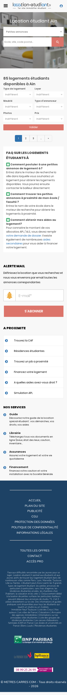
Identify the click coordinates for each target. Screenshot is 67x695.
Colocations (44, 612)
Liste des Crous (45, 609)
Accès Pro (34, 561)
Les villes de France (27, 612)
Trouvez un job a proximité (31, 361)
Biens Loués (27, 625)
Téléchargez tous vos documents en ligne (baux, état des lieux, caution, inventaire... (31, 440)
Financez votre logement (30, 372)
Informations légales (35, 533)
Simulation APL (23, 393)
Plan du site (35, 506)
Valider (33, 127)
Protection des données (35, 522)
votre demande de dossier (23, 235)
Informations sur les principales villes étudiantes (34, 616)
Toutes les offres (35, 551)
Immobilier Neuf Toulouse (23, 609)
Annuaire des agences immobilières (36, 614)
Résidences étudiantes (29, 351)
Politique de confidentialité (35, 527)
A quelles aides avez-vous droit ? (35, 382)
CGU (34, 516)
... (41, 138)
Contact (35, 556)
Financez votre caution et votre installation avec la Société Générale (31, 472)
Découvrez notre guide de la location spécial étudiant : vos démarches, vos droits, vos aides (31, 421)
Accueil (34, 500)
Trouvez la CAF (23, 340)
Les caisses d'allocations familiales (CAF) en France (33, 621)
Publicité (34, 511)
